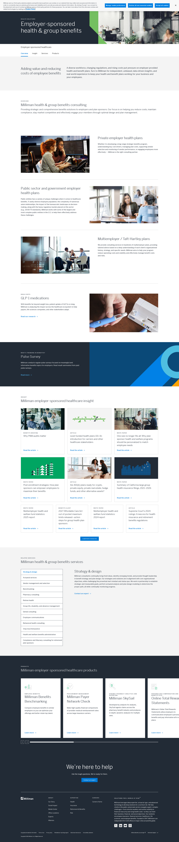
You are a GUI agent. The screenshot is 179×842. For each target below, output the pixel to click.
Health (72, 802)
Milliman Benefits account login (137, 832)
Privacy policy (49, 832)
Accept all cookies (162, 5)
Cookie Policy (30, 9)
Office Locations (53, 813)
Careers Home (97, 802)
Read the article (29, 450)
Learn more (29, 733)
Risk (71, 813)
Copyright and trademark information (29, 832)
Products (55, 53)
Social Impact (52, 805)
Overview (24, 53)
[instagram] (130, 825)
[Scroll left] (22, 742)
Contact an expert (81, 593)
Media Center (52, 809)
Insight (34, 53)
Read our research (28, 316)
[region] (89, 5)
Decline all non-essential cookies (140, 5)
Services (44, 53)
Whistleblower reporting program (61, 832)
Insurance (73, 805)
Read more (25, 375)
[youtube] (125, 825)
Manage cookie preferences (115, 5)
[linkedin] (120, 825)
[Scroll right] (27, 742)
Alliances (51, 820)
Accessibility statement (88, 832)
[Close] (175, 5)
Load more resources (89, 539)
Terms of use (41, 832)
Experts (50, 817)
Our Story (51, 802)
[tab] (42, 572)
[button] (43, 431)
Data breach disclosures (76, 832)
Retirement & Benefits (77, 809)
